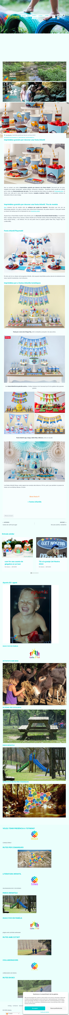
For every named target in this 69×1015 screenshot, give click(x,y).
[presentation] (17, 547)
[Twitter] (61, 15)
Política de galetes (44, 1012)
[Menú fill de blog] (28, 15)
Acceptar (35, 1008)
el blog (10, 1005)
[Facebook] (58, 15)
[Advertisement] (34, 49)
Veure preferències (56, 1008)
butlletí (47, 15)
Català (10, 1013)
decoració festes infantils (11, 137)
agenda (23, 15)
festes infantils (30, 137)
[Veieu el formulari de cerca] (53, 16)
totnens (8, 566)
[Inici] (4, 135)
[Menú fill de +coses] (41, 15)
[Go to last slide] (4, 554)
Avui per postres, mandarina (58, 523)
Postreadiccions (59, 191)
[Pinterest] (58, 18)
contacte (35, 18)
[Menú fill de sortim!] (34, 15)
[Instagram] (63, 15)
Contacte (15, 1005)
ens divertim (22, 137)
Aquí (5, 207)
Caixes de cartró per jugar (10, 523)
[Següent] (64, 554)
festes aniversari (9, 515)
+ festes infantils (34, 502)
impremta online (35, 211)
